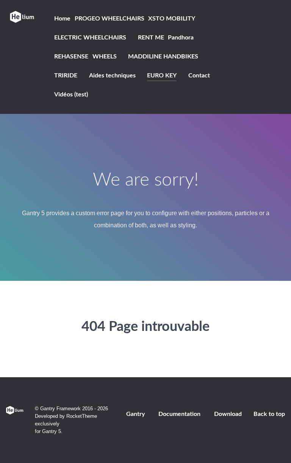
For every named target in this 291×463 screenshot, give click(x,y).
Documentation (179, 414)
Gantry (135, 414)
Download (228, 414)
